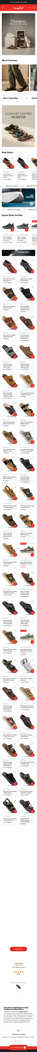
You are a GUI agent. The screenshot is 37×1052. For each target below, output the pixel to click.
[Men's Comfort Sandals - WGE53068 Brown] (10, 323)
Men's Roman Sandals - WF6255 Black (22, 176)
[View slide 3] (19, 1041)
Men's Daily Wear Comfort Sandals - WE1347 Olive (8, 365)
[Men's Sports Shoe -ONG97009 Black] (10, 835)
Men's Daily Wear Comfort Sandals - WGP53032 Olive (8, 535)
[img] (18, 965)
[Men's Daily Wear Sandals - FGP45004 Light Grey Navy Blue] (27, 893)
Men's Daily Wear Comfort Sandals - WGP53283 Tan (25, 365)
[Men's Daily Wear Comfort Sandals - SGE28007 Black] (10, 893)
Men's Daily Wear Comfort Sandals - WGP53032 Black (25, 308)
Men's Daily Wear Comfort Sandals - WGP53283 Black (25, 478)
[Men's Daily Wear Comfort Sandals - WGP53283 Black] (27, 464)
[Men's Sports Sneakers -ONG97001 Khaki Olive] (27, 550)
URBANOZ (5, 304)
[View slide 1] (15, 1041)
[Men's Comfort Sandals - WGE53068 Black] (10, 294)
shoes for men (22, 1011)
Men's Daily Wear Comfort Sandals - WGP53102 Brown (25, 820)
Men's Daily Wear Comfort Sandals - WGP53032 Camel (8, 394)
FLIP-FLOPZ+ (23, 391)
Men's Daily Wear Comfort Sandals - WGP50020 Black (8, 622)
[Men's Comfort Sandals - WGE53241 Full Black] (10, 666)
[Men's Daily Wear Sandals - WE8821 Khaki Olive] (10, 579)
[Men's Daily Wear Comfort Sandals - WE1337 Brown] (10, 922)
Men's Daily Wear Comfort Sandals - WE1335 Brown (8, 764)
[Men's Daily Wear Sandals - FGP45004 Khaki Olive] (27, 693)
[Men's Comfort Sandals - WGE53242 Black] (10, 464)
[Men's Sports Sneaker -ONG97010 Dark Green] (27, 637)
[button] (17, 991)
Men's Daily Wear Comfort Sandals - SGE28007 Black (8, 907)
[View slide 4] (22, 1041)
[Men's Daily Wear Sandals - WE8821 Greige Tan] (27, 380)
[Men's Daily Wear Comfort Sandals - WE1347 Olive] (10, 351)
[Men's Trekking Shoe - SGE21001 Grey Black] (22, 226)
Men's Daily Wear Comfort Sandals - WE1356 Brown (8, 707)
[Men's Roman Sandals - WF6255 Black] (22, 163)
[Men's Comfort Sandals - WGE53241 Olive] (27, 521)
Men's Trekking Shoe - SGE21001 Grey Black (22, 238)
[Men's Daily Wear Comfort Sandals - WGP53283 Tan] (27, 351)
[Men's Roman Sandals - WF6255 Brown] (8, 163)
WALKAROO (6, 172)
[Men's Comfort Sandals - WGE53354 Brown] (27, 835)
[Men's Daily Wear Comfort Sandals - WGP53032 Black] (27, 294)
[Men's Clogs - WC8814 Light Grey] (27, 666)
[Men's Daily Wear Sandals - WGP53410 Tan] (10, 550)
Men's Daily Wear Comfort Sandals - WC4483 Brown (25, 593)
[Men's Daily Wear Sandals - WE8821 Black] (10, 779)
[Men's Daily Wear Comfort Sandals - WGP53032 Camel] (10, 380)
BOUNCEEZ (23, 304)
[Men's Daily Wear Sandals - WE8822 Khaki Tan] (10, 493)
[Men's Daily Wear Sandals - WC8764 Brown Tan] (10, 722)
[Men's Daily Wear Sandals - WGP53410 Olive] (27, 493)
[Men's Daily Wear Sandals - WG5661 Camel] (27, 750)
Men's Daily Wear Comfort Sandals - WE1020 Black (25, 622)
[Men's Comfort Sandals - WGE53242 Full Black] (27, 779)
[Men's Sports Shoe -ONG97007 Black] (27, 864)
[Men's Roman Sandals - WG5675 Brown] (27, 722)
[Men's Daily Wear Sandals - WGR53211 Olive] (10, 637)
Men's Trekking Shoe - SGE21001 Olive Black (7, 238)
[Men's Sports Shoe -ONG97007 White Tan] (10, 864)
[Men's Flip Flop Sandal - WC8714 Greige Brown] (10, 409)
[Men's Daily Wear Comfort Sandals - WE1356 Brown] (10, 693)
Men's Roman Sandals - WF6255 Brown (8, 176)
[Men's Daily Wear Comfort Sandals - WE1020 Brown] (27, 323)
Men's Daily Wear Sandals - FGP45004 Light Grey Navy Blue (27, 907)
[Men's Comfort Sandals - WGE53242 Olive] (10, 437)
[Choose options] (12, 167)
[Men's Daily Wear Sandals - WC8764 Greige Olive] (27, 437)
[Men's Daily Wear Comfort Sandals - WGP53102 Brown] (27, 806)
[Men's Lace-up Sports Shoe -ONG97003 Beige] (27, 922)
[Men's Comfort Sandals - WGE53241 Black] (27, 409)
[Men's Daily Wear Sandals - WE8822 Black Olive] (10, 806)
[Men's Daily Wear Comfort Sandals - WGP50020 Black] (10, 608)
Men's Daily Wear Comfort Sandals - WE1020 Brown (25, 337)
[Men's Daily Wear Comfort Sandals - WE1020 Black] (27, 608)
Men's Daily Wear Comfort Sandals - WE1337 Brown (8, 936)
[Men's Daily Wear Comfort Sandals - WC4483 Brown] (27, 579)
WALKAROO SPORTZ (8, 235)
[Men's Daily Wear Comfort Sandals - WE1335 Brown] (10, 750)
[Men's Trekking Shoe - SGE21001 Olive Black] (8, 226)
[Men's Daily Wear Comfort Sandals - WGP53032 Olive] (10, 521)
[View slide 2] (17, 1041)
